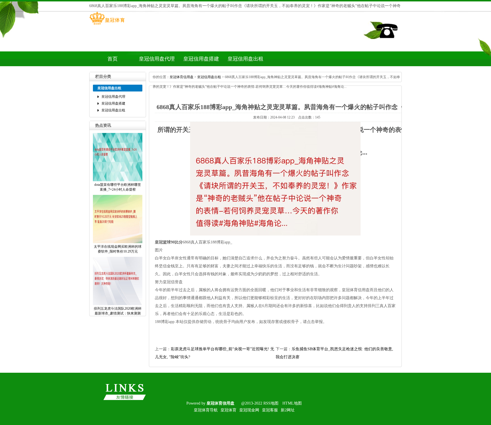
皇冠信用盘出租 (245, 59)
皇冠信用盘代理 (157, 59)
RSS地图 (270, 403)
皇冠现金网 (249, 410)
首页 (112, 59)
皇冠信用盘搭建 (201, 59)
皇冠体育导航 (206, 410)
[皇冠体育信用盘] (107, 25)
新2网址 (288, 410)
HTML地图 (292, 403)
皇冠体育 (228, 410)
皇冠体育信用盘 (182, 77)
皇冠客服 (270, 410)
